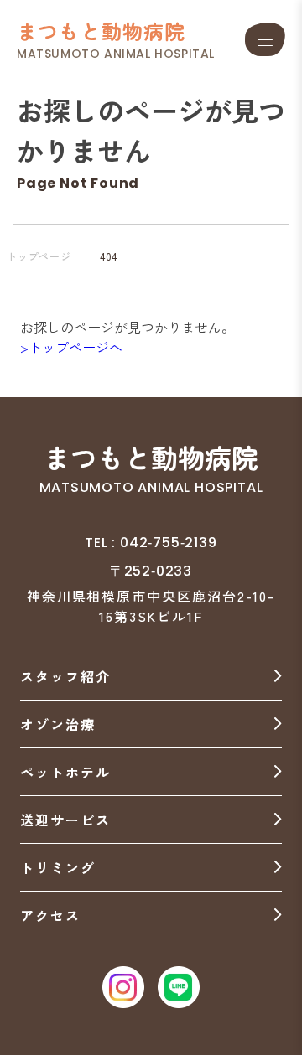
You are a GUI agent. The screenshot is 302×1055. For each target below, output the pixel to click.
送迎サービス (65, 819)
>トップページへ (71, 347)
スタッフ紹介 (65, 676)
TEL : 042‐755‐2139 (150, 542)
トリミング (58, 867)
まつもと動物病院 (101, 31)
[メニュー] (265, 39)
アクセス (50, 915)
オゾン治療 (58, 724)
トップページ (39, 256)
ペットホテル (65, 772)
